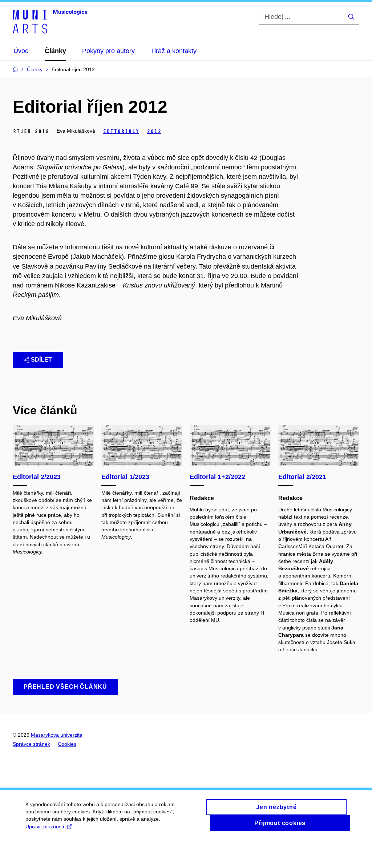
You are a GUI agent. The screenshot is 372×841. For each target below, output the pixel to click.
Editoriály (121, 131)
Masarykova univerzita (56, 735)
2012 (154, 131)
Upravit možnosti (44, 826)
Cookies (67, 744)
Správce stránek (31, 744)
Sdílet (41, 360)
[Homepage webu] (50, 21)
